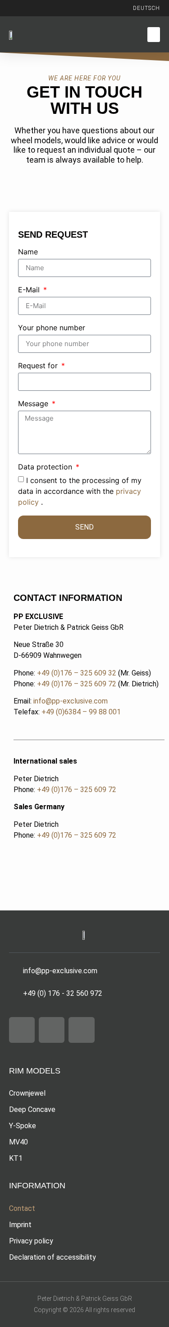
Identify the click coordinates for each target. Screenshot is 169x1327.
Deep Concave (32, 1109)
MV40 (18, 1142)
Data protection (46, 467)
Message (34, 404)
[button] (153, 34)
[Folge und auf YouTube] (60, 8)
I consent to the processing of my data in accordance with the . (80, 490)
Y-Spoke (22, 1125)
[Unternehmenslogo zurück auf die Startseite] (84, 934)
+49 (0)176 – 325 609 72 (76, 684)
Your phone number (51, 328)
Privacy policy (31, 1241)
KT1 (16, 1158)
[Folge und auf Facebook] (42, 8)
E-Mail (30, 290)
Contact (22, 1208)
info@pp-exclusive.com (70, 701)
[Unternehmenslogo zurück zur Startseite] (13, 34)
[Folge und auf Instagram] (24, 8)
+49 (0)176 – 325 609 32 (76, 673)
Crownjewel (27, 1093)
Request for (39, 366)
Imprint (20, 1224)
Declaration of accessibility (52, 1257)
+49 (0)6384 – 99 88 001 (81, 712)
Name (28, 252)
